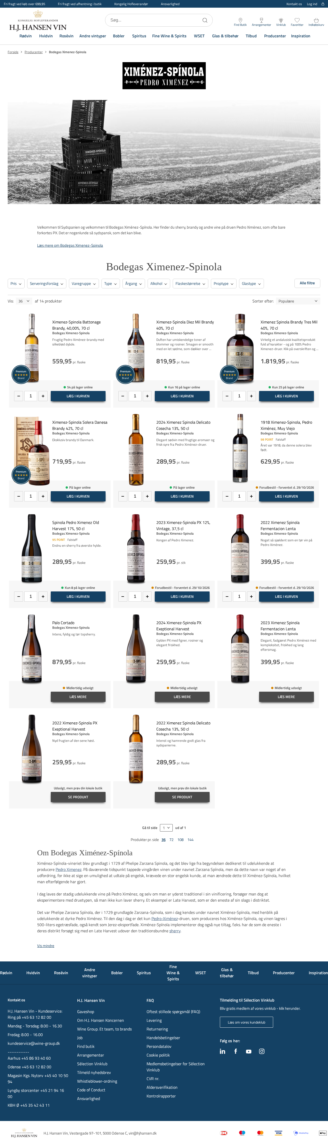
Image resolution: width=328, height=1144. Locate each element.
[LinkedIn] (222, 1052)
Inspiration (300, 36)
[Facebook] (235, 1052)
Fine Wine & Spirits (169, 36)
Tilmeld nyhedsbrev (94, 1072)
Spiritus (139, 36)
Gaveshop (85, 1011)
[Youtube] (248, 1052)
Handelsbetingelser (163, 1038)
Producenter (275, 36)
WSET (199, 36)
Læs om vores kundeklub (246, 1022)
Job (80, 1038)
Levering (154, 1020)
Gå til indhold (14, 5)
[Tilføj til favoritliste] (109, 317)
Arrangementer (90, 1055)
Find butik (86, 1046)
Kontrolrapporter (161, 1096)
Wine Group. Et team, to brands (104, 1029)
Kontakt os (294, 3)
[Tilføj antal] (42, 396)
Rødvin (25, 36)
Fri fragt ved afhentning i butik (79, 3)
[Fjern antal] (18, 396)
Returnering (157, 1029)
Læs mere (78, 696)
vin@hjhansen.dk (143, 1133)
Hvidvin (46, 36)
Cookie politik (159, 1055)
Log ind (312, 4)
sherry (174, 931)
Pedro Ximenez (68, 869)
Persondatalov (159, 1046)
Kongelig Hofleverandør (131, 3)
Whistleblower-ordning (97, 1081)
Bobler (119, 36)
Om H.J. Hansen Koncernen (100, 1020)
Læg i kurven (78, 396)
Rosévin (66, 36)
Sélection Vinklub (92, 1064)
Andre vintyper (92, 36)
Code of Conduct (91, 1090)
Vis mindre (45, 946)
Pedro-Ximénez (164, 918)
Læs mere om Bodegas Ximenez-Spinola (70, 245)
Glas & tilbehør (225, 36)
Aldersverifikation (162, 1087)
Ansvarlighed (170, 3)
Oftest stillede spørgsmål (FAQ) (173, 1011)
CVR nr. (153, 1078)
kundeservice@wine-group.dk (34, 1043)
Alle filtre (307, 283)
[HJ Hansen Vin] (38, 20)
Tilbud (251, 36)
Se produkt (78, 797)
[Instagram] (261, 1052)
